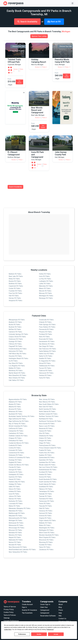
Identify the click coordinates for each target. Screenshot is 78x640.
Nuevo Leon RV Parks (47, 426)
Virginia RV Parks (45, 518)
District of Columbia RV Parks (19, 457)
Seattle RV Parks (45, 358)
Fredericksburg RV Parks (18, 349)
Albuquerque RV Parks (17, 320)
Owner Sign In (45, 604)
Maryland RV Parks (15, 516)
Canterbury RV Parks (16, 433)
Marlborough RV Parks (17, 513)
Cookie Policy (9, 612)
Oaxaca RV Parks (45, 431)
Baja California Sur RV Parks (19, 421)
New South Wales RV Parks (49, 404)
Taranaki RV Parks (45, 494)
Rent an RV (55, 21)
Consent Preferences (11, 621)
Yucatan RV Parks (45, 545)
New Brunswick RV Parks (18, 547)
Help (60, 613)
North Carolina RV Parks (47, 409)
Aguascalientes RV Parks (18, 399)
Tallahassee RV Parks (47, 366)
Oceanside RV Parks (46, 320)
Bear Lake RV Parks (16, 276)
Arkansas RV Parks (15, 411)
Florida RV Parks (15, 467)
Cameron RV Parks (15, 332)
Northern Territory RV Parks (48, 416)
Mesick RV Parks (45, 291)
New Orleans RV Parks (17, 378)
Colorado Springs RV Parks (18, 334)
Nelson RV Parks (15, 542)
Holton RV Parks (45, 274)
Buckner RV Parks (15, 327)
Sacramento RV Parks (46, 341)
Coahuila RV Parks (15, 445)
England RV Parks (15, 462)
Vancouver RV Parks (46, 373)
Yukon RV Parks (44, 547)
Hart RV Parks (14, 296)
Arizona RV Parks (15, 409)
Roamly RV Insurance (29, 610)
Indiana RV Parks (15, 491)
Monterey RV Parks (16, 371)
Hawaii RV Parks (15, 479)
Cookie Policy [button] (7, 629)
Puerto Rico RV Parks (46, 453)
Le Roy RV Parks (45, 279)
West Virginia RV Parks (47, 537)
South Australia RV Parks (48, 479)
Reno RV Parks (44, 337)
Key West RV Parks (16, 363)
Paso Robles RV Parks (47, 327)
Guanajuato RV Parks (16, 474)
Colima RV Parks (15, 448)
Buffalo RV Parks (15, 329)
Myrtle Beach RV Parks (17, 373)
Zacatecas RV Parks (46, 550)
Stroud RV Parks (45, 363)
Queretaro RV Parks (46, 460)
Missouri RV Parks (15, 530)
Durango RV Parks (15, 341)
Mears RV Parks (45, 288)
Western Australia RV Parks (49, 535)
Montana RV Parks (15, 533)
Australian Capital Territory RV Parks (21, 416)
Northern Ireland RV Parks (48, 414)
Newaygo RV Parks (46, 298)
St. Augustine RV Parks (47, 361)
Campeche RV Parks (16, 431)
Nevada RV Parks (15, 545)
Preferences (22, 634)
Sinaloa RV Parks (45, 474)
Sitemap (7, 618)
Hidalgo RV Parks (15, 484)
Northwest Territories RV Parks (50, 421)
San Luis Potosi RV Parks (48, 467)
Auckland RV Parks (15, 414)
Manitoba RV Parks (15, 511)
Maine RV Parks (14, 506)
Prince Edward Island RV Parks (50, 448)
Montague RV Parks (46, 296)
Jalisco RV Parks (15, 496)
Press (60, 610)
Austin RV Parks (14, 324)
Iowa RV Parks (14, 494)
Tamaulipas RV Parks (46, 491)
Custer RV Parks (14, 288)
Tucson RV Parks (45, 368)
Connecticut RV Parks (16, 453)
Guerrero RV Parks (15, 477)
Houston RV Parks (15, 356)
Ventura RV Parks (45, 375)
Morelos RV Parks (15, 535)
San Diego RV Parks (46, 346)
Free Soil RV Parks (15, 293)
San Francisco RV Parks (47, 349)
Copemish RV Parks (16, 286)
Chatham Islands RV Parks (18, 436)
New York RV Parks (46, 407)
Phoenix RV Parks (45, 332)
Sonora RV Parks (45, 477)
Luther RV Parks (44, 284)
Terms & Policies (10, 615)
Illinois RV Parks (15, 489)
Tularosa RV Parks (45, 371)
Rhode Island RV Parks (47, 465)
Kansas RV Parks (15, 499)
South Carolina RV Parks (47, 482)
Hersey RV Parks (15, 298)
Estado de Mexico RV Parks (19, 465)
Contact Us (62, 619)
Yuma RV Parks (44, 378)
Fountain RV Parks (15, 291)
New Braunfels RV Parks (17, 375)
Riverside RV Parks (46, 339)
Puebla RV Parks (45, 450)
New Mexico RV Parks (47, 402)
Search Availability (28, 21)
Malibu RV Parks (15, 368)
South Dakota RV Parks (47, 484)
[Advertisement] (39, 577)
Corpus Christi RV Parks (17, 337)
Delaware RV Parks (15, 455)
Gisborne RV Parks (15, 472)
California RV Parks (15, 428)
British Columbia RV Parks (18, 426)
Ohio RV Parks (44, 433)
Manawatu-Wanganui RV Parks (19, 508)
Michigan (66, 31)
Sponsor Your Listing (39, 36)
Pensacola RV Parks (46, 329)
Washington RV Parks (46, 528)
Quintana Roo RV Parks (47, 462)
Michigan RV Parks (15, 520)
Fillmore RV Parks (15, 344)
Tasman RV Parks (45, 496)
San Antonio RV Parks (46, 344)
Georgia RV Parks (15, 470)
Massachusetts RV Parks (18, 518)
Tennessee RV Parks (46, 501)
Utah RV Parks (44, 508)
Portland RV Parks (45, 334)
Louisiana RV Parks (16, 503)
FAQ (59, 616)
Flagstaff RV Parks (15, 346)
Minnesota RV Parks (16, 525)
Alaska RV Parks (15, 404)
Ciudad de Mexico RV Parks (19, 443)
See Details (19, 82)
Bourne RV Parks (15, 281)
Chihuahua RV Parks (16, 441)
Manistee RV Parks (46, 286)
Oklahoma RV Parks (46, 436)
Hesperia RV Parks (15, 300)
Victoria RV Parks (45, 516)
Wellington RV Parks (46, 530)
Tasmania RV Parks (46, 499)
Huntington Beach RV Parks (18, 358)
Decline (39, 634)
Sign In (24, 607)
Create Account (27, 604)
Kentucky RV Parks (15, 501)
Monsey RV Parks (45, 293)
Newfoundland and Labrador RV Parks (22, 550)
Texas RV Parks (44, 503)
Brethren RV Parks (15, 284)
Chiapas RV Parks (15, 438)
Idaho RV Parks (14, 487)
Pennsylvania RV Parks (47, 445)
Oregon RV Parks (45, 441)
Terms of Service (10, 607)
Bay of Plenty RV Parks (17, 424)
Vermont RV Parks (45, 513)
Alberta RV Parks (15, 407)
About (60, 604)
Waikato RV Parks (45, 523)
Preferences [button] (50, 629)
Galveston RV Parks (16, 351)
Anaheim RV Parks (15, 322)
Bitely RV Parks (14, 279)
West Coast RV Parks (46, 533)
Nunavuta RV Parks (46, 428)
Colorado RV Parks (15, 450)
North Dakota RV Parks (47, 411)
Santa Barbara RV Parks (47, 351)
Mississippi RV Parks (16, 528)
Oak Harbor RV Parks (16, 380)
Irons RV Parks (44, 276)
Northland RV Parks (46, 419)
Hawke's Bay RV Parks (17, 482)
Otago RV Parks (44, 443)
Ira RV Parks (13, 361)
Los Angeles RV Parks (17, 366)
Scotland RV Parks (45, 472)
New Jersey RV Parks (47, 399)
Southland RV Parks (46, 487)
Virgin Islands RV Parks (47, 520)
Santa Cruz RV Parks (46, 354)
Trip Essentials (27, 613)
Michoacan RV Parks (16, 523)
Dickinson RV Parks (16, 339)
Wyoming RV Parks (46, 542)
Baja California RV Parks (17, 419)
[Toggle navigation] (72, 3)
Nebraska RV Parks (16, 540)
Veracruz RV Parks (45, 511)
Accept (56, 634)
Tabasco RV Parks (45, 489)
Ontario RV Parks (45, 438)
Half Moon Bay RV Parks (17, 354)
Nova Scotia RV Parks (47, 424)
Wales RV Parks (44, 525)
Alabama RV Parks (15, 402)
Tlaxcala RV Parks (45, 506)
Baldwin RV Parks (15, 274)
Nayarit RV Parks (15, 537)
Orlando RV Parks (45, 322)
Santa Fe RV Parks (45, 356)
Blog (60, 607)
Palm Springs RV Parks (47, 324)
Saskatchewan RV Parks (47, 470)
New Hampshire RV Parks (18, 552)
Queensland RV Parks (46, 457)
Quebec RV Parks (45, 455)
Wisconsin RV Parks (46, 540)
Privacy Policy (9, 609)
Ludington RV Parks (46, 281)
